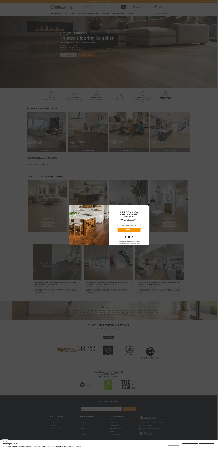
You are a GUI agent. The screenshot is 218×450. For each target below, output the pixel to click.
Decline (207, 445)
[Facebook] (125, 237)
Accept (190, 445)
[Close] (149, 205)
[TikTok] (132, 237)
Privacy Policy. (77, 446)
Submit (129, 230)
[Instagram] (129, 237)
